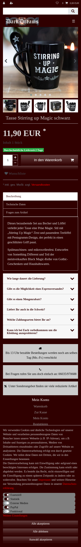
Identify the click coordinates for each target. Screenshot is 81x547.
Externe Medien (19, 503)
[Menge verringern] (15, 163)
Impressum (45, 479)
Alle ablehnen (40, 531)
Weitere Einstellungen (15, 515)
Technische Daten (16, 204)
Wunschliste (17, 173)
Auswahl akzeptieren (40, 539)
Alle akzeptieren (40, 523)
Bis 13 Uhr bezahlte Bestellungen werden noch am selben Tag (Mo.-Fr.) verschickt (41, 355)
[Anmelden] (4, 3)
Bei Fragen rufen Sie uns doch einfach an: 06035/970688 (41, 374)
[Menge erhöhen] (15, 157)
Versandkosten (40, 184)
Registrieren (40, 424)
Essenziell (15, 494)
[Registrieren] (11, 3)
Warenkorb (40, 406)
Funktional (16, 511)
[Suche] (73, 11)
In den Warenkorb (48, 160)
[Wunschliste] (57, 3)
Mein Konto (40, 418)
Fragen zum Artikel (17, 212)
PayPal (14, 507)
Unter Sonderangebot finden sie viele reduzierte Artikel (42, 386)
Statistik (14, 499)
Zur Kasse (40, 412)
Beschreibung (13, 196)
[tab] (40, 196)
